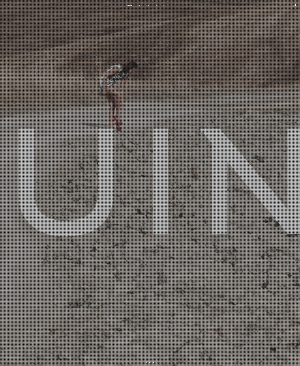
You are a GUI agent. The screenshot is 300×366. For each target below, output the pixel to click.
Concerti (129, 5)
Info (164, 5)
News (139, 5)
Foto (172, 5)
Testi (148, 5)
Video (156, 5)
